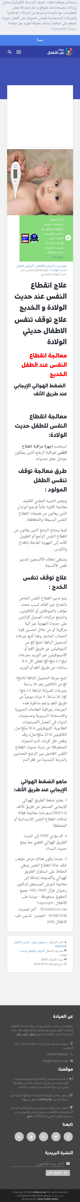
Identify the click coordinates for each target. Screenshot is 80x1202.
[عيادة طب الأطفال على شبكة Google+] (43, 1136)
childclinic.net (39, 1192)
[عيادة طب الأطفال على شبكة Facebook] (68, 1136)
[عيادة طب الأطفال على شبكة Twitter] (56, 1136)
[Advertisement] (40, 119)
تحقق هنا (57, 257)
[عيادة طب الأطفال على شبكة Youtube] (31, 1136)
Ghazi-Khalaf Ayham (48, 1199)
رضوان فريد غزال (26, 1034)
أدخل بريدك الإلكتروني (50, 1164)
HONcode (45, 1099)
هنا (24, 1099)
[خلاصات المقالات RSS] (19, 1136)
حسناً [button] (40, 40)
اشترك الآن (54, 1173)
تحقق (30, 1116)
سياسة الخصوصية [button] (64, 29)
